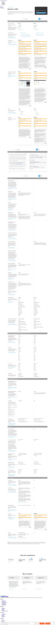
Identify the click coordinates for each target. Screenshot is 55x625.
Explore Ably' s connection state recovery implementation (12, 230)
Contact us (1, 7)
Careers (3, 621)
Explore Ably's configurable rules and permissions (12, 459)
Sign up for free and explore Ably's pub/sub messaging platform (11, 76)
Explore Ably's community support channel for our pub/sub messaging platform (12, 518)
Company (3, 3)
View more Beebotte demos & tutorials (25, 36)
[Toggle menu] (1, 6)
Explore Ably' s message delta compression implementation (12, 260)
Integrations (3, 608)
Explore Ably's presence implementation (11, 209)
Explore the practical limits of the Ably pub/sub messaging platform (12, 324)
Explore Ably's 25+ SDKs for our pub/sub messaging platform (12, 113)
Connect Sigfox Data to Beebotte (25, 34)
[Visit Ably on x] (1, 596)
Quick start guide (23, 32)
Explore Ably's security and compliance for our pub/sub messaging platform (11, 475)
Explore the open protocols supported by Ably (11, 368)
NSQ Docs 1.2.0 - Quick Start (40, 34)
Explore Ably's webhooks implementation (11, 279)
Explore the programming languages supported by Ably (12, 352)
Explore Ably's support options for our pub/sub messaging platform (12, 537)
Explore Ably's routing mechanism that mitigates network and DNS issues (12, 388)
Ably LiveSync (4, 604)
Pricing (3, 4)
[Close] (54, 623)
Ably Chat (3, 601)
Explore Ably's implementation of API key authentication (12, 437)
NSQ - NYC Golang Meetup (39, 35)
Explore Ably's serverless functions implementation (11, 294)
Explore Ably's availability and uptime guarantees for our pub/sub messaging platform (12, 424)
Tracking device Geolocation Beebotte (25, 35)
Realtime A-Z (3, 616)
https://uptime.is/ (12, 415)
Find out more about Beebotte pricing (23, 502)
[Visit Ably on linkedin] (3, 596)
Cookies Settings (36, 623)
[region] (27, 623)
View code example (20, 29)
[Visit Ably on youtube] (7, 596)
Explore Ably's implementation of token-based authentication (12, 451)
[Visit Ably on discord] (6, 596)
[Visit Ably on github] (4, 596)
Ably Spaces (3, 603)
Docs (4, 4)
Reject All (42, 623)
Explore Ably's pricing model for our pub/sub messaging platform (12, 492)
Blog (2, 620)
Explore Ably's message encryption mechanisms (11, 467)
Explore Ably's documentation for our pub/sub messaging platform (12, 44)
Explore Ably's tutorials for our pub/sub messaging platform (12, 37)
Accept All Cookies (48, 623)
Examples (3, 614)
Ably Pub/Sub (4, 600)
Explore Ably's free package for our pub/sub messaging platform (12, 485)
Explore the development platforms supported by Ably (11, 342)
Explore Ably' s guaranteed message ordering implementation (12, 238)
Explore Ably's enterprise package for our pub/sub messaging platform (12, 510)
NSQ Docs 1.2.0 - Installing (39, 32)
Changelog (3, 610)
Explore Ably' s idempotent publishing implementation (11, 247)
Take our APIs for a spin (41, 12)
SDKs (3, 609)
